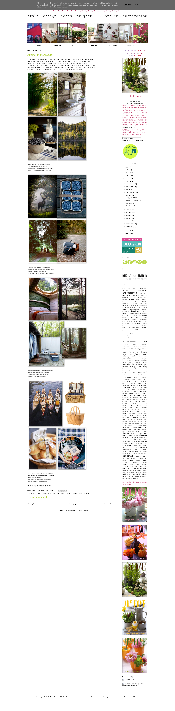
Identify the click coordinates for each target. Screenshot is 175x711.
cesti (124, 321)
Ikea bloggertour (140, 373)
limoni (134, 387)
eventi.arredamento (140, 348)
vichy (132, 464)
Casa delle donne (138, 317)
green (145, 362)
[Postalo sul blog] (61, 491)
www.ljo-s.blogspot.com (41, 166)
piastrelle (143, 417)
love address (128, 389)
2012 (127, 233)
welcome (138, 472)
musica (124, 401)
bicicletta (143, 305)
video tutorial (141, 464)
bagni (136, 301)
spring (144, 441)
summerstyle (77, 493)
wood (123, 478)
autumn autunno (141, 299)
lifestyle (126, 387)
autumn (131, 299)
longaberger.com (38, 477)
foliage (125, 356)
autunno (126, 301)
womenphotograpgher (140, 476)
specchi (137, 441)
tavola (138, 452)
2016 (127, 175)
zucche (135, 478)
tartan (131, 451)
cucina (135, 336)
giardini (144, 360)
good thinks (134, 362)
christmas (135, 323)
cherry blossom (132, 321)
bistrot (133, 307)
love (145, 387)
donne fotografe (140, 344)
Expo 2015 (125, 350)
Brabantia (125, 311)
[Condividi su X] (62, 491)
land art (142, 383)
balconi (144, 301)
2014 (127, 181)
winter (144, 474)
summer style (137, 445)
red (141, 423)
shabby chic (141, 431)
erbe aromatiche (141, 346)
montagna (61, 493)
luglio (129, 209)
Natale (137, 401)
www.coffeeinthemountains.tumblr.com (40, 372)
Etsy (124, 348)
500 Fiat (126, 288)
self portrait (128, 431)
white (145, 472)
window (138, 474)
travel (138, 460)
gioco (124, 362)
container (135, 332)
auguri (124, 299)
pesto (139, 415)
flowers (137, 354)
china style (143, 321)
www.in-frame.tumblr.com (48, 269)
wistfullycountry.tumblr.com (44, 164)
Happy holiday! (131, 198)
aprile (129, 218)
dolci (125, 344)
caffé (129, 315)
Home (39, 45)
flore (137, 352)
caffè (135, 315)
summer (129, 445)
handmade (139, 364)
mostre (144, 399)
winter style (127, 476)
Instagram (125, 379)
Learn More (127, 5)
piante (135, 417)
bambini (125, 303)
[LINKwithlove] (128, 680)
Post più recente (34, 504)
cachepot (138, 313)
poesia (124, 421)
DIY (145, 342)
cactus (144, 313)
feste (124, 352)
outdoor (125, 411)
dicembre (130, 184)
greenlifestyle (128, 364)
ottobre (129, 189)
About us (131, 45)
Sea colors (130, 203)
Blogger (136, 697)
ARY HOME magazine (140, 295)
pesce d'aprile (128, 415)
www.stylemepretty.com (41, 481)
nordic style (127, 407)
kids (145, 379)
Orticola (138, 409)
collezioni (126, 327)
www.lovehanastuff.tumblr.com (44, 479)
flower (144, 352)
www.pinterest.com (48, 370)
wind (133, 474)
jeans (139, 379)
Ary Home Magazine (128, 127)
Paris (145, 411)
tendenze (127, 456)
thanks (140, 458)
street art (133, 443)
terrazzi (125, 458)
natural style (139, 403)
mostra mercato (135, 399)
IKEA (129, 373)
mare (140, 391)
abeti (134, 288)
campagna (143, 315)
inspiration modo (141, 375)
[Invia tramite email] (59, 491)
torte (131, 460)
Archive (57, 45)
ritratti (134, 427)
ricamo (124, 425)
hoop (145, 371)
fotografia (126, 358)
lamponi (132, 383)
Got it (135, 5)
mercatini (138, 393)
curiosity (126, 338)
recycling (135, 423)
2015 (127, 178)
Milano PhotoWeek (140, 397)
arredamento (129, 293)
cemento (134, 319)
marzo (128, 221)
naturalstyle (127, 405)
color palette (136, 327)
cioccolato (126, 325)
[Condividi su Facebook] (64, 491)
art (141, 293)
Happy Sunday (127, 368)
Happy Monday (138, 366)
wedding (125, 470)
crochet (125, 336)
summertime (126, 449)
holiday (38, 493)
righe (145, 425)
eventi (130, 348)
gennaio (129, 227)
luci (138, 389)
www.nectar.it (51, 475)
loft (140, 387)
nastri (131, 401)
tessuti (133, 458)
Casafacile (126, 319)
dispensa (140, 342)
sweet (145, 449)
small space (143, 439)
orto (145, 409)
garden (137, 360)
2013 (127, 230)
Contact (94, 45)
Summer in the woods (133, 200)
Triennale (125, 462)
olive (124, 409)
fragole (144, 358)
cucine (144, 336)
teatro (140, 453)
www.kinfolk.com (42, 271)
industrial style (128, 375)
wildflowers (126, 474)
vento (145, 462)
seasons (144, 429)
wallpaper (143, 468)
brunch (124, 313)
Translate (139, 140)
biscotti (125, 307)
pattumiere (133, 413)
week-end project (135, 470)
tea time (134, 453)
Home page (72, 504)
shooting (125, 433)
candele (124, 317)
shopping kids (142, 437)
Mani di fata (132, 391)
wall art (143, 466)
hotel (124, 373)
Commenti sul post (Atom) (78, 510)
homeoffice (139, 371)
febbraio (130, 224)
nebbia (138, 405)
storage (124, 443)
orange (130, 409)
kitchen (125, 381)
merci (145, 393)
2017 (127, 173)
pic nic (68, 493)
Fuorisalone (128, 360)
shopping (143, 435)
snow (124, 441)
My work (75, 45)
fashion (144, 350)
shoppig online (133, 435)
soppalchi (130, 441)
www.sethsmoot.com (44, 374)
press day (142, 421)
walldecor (135, 468)
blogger (144, 309)
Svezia (136, 449)
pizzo (145, 419)
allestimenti (143, 288)
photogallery (127, 417)
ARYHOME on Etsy (129, 297)
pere (145, 413)
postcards (132, 421)
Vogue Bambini (134, 466)
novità (138, 407)
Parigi (139, 411)
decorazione (143, 338)
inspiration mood (49, 493)
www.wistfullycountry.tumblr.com (45, 168)
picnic (133, 419)
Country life (131, 206)
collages (144, 325)
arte (145, 293)
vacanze (86, 493)
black (139, 307)
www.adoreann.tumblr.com (48, 273)
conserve (125, 332)
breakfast (135, 311)
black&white (134, 309)
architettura (142, 290)
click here (135, 96)
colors (135, 329)
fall (139, 350)
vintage (125, 466)
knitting (132, 381)
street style (142, 443)
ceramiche (143, 319)
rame (130, 423)
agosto (129, 195)
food (133, 356)
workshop (129, 478)
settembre (130, 192)
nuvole (144, 407)
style (124, 445)
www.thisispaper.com (41, 376)
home (132, 371)
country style (141, 334)
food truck (142, 356)
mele (131, 393)
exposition (133, 350)
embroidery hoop (128, 346)
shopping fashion (129, 437)
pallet (132, 411)
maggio (129, 215)
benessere (134, 305)
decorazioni (126, 340)
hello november (141, 368)
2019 (127, 167)
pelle (140, 413)
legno (133, 385)
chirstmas (125, 323)
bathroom (134, 303)
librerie (139, 385)
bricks (145, 311)
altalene (125, 290)
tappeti (125, 451)
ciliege (144, 323)
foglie (144, 354)
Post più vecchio (110, 504)
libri (145, 385)
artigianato (126, 295)
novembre (130, 187)
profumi (124, 423)
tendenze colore (141, 456)
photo (145, 415)
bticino (131, 313)
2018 (127, 170)
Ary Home (113, 45)
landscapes (126, 385)
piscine (139, 419)
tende (145, 453)
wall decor (126, 468)
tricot (144, 460)
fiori (131, 352)
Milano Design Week (131, 395)
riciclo (139, 425)
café (123, 315)
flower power (127, 354)
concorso (144, 330)
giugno (129, 212)
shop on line (136, 433)
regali (145, 423)
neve (145, 405)
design (133, 342)
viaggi (124, 464)
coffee (136, 325)
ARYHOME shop (142, 297)
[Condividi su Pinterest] (66, 491)
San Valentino (134, 429)
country (144, 332)
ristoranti (126, 427)
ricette (131, 425)
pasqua (124, 413)
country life (127, 334)
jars (133, 379)
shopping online (130, 439)
